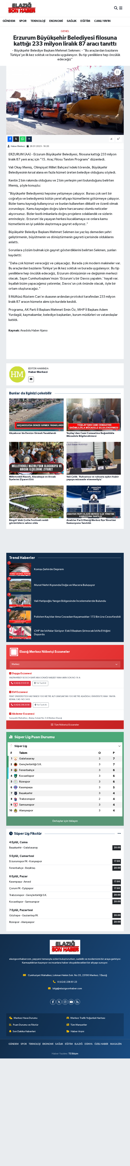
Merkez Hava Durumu (25, 1018)
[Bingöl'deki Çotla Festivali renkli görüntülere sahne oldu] (36, 501)
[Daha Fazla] (29, 139)
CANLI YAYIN (102, 21)
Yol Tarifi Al (41, 683)
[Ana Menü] (120, 8)
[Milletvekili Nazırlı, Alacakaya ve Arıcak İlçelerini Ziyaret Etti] (36, 458)
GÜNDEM (9, 21)
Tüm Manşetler (78, 1025)
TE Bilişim (73, 1053)
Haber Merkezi (18, 146)
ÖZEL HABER (101, 1044)
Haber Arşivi (77, 1031)
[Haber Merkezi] (17, 374)
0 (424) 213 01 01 (21, 683)
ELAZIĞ (79, 1044)
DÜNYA (89, 1044)
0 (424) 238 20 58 (21, 705)
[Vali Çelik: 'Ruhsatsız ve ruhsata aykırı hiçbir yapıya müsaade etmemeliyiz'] (94, 458)
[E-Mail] (31, 379)
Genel (65, 31)
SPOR (23, 21)
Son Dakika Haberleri (24, 1031)
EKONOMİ (56, 21)
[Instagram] (65, 1002)
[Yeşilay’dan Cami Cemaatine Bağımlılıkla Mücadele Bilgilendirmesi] (94, 414)
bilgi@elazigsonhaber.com (67, 988)
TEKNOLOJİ (37, 21)
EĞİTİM (85, 21)
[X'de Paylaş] (16, 139)
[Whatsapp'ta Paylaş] (23, 139)
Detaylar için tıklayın (65, 821)
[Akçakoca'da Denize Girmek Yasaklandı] (36, 414)
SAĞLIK (71, 21)
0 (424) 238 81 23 (67, 982)
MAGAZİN (116, 1044)
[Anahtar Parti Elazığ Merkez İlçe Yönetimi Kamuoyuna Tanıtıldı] (94, 501)
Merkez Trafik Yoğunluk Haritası (87, 1018)
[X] (59, 1002)
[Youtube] (71, 1002)
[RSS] (77, 1002)
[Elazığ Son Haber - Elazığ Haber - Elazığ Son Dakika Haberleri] (21, 8)
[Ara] (116, 8)
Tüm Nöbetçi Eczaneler (66, 725)
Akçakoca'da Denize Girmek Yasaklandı (32, 433)
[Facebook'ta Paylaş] (10, 139)
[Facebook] (53, 1002)
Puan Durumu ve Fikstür (25, 1025)
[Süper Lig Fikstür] (119, 833)
